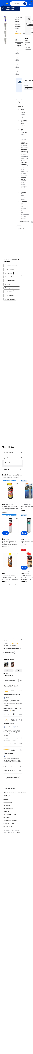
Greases (6, 799)
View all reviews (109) (13, 777)
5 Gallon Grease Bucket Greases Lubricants (15, 792)
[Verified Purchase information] (16, 691)
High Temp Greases (8, 796)
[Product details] (21, 452)
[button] (19, 104)
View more (11, 584)
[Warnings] (21, 469)
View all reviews (9, 652)
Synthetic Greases (8, 808)
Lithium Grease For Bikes (10, 814)
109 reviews (13, 645)
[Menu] (2, 3)
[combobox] (18, 3)
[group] (22, 34)
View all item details (24, 221)
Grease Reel (7, 817)
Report (20, 714)
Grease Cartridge (8, 802)
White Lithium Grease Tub (10, 820)
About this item (8, 447)
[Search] (24, 3)
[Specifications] (21, 457)
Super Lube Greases (9, 823)
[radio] (19, 45)
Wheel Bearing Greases (9, 826)
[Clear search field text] (22, 3)
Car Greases (7, 805)
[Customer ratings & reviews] (21, 638)
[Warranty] (19, 462)
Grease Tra (6, 811)
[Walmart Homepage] (7, 3)
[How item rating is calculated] (20, 648)
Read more (6, 705)
